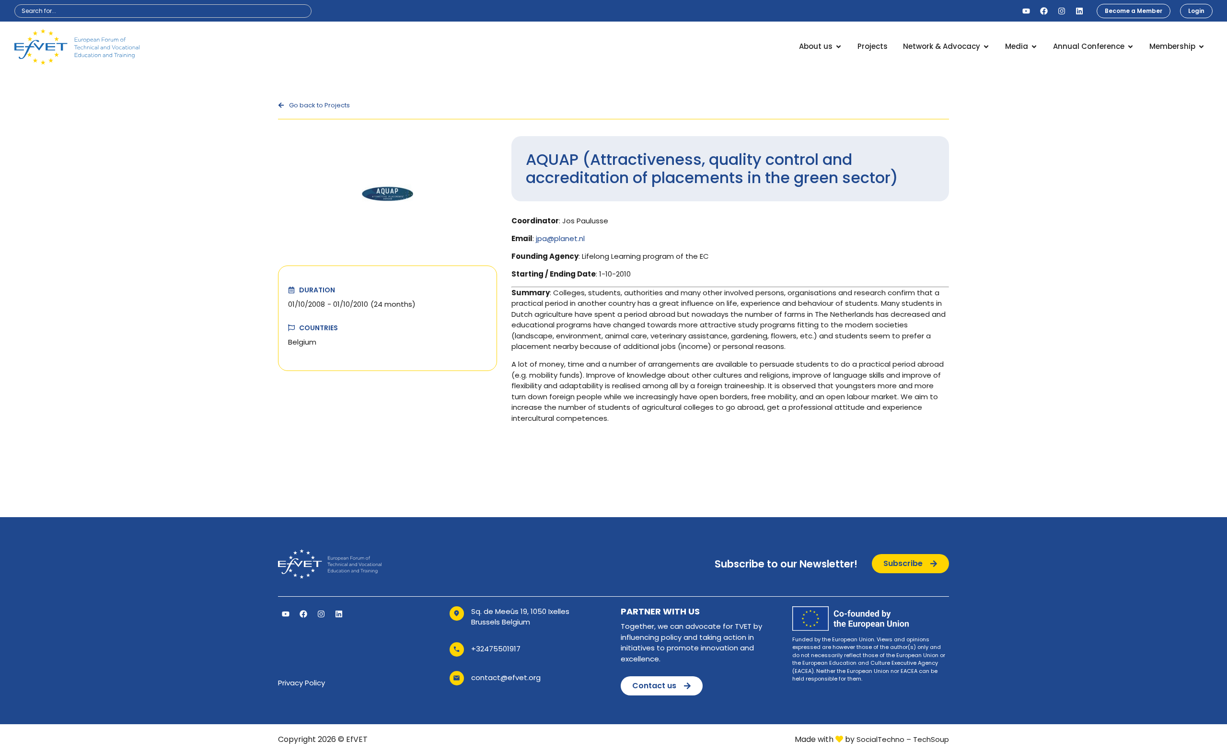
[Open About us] (838, 46)
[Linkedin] (1079, 11)
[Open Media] (1034, 46)
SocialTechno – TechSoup (903, 739)
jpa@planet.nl (560, 238)
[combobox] (163, 11)
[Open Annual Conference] (1130, 46)
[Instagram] (1061, 11)
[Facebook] (1044, 11)
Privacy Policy (301, 683)
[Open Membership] (1201, 46)
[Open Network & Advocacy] (986, 46)
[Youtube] (1026, 11)
